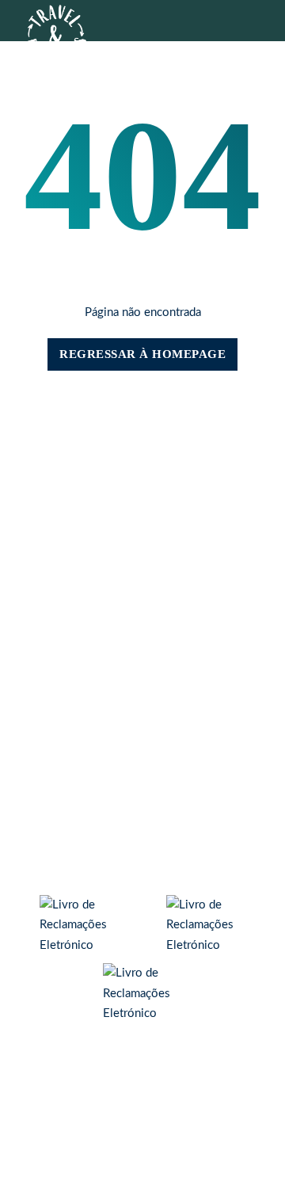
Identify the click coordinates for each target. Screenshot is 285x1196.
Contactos (94, 454)
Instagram (142, 719)
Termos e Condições (142, 821)
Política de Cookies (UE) (142, 794)
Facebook (143, 706)
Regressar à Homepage (142, 354)
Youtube (142, 733)
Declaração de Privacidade (143, 807)
